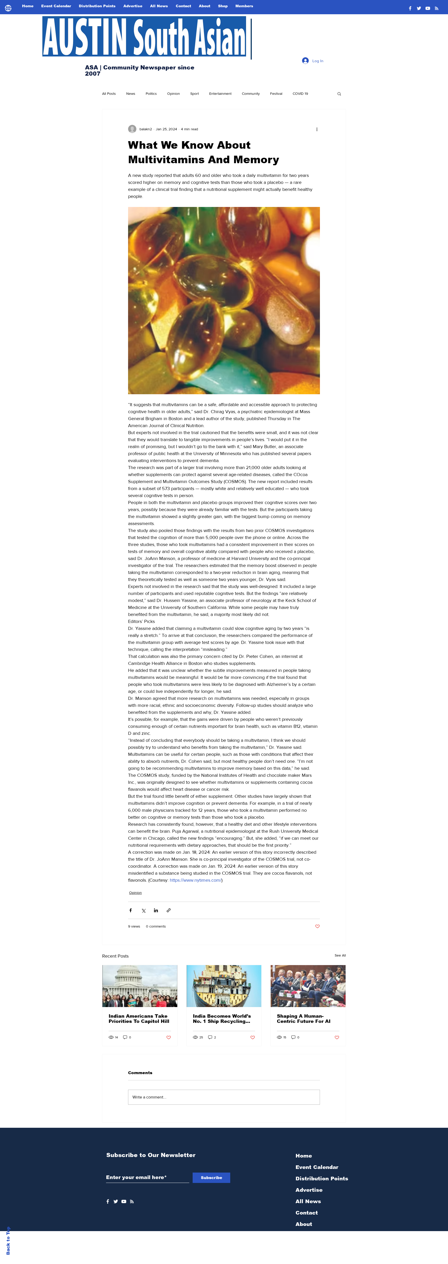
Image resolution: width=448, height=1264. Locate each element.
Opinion (173, 93)
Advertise (309, 1190)
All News (308, 1201)
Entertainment (220, 93)
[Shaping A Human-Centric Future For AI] (308, 986)
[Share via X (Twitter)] (143, 910)
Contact (307, 1213)
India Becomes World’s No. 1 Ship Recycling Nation (222, 1019)
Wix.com (261, 1261)
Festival (276, 93)
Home (304, 1156)
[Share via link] (168, 910)
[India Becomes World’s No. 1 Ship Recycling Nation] (224, 986)
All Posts (109, 93)
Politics (151, 93)
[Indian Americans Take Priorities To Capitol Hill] (139, 986)
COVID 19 (300, 93)
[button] (339, 93)
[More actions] (317, 129)
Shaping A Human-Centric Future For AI (304, 1019)
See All (340, 955)
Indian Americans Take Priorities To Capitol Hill (139, 1019)
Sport (194, 93)
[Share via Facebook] (130, 910)
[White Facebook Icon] (108, 1201)
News (130, 93)
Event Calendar (317, 1167)
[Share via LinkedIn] (155, 910)
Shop (302, 1235)
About (304, 1224)
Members (308, 1247)
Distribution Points (322, 1178)
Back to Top (8, 1241)
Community (251, 93)
